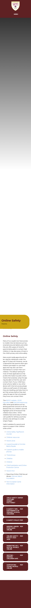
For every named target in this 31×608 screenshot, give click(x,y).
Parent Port (10, 471)
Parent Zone (10, 441)
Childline (9, 458)
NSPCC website (11, 400)
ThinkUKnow (10, 455)
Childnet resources (12, 437)
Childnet (9, 462)
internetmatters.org (20, 402)
